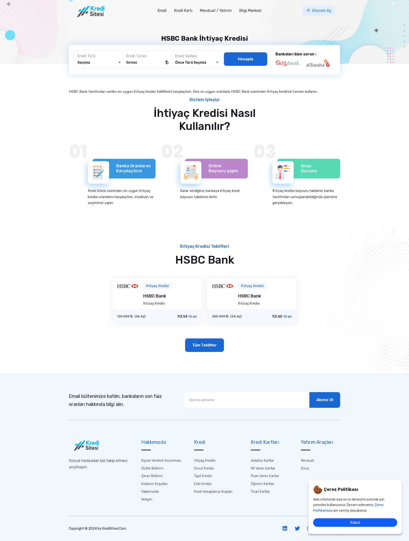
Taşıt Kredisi (203, 476)
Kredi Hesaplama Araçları (213, 492)
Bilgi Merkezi (250, 10)
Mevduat (307, 461)
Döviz (305, 468)
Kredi (162, 10)
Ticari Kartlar (260, 492)
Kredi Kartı (183, 10)
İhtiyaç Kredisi (204, 461)
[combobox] (98, 62)
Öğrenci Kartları (262, 484)
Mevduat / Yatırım (216, 10)
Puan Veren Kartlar (265, 476)
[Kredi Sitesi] (94, 10)
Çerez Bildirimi (152, 476)
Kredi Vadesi (186, 56)
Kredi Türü (86, 56)
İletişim (146, 499)
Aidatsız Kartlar (262, 461)
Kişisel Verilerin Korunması (161, 461)
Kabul (355, 522)
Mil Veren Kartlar (263, 468)
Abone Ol (324, 400)
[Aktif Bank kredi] (290, 63)
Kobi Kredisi (203, 484)
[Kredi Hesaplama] (89, 444)
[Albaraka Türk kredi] (320, 63)
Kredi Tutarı (136, 56)
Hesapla (245, 59)
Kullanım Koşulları (154, 484)
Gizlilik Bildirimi (152, 468)
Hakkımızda (150, 492)
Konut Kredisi (204, 468)
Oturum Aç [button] (321, 10)
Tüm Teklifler (204, 345)
